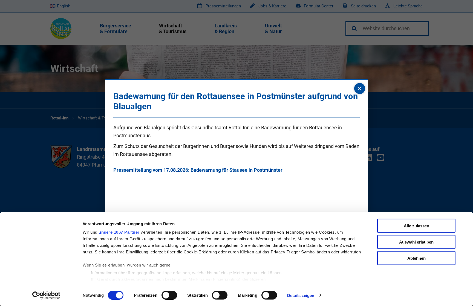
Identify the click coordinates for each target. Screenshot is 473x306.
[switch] (169, 295)
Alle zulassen (416, 226)
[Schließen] (359, 88)
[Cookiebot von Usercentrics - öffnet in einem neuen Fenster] (46, 295)
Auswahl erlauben (416, 241)
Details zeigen (300, 295)
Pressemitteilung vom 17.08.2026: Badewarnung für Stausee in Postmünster (198, 170)
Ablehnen (416, 258)
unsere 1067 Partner (119, 232)
